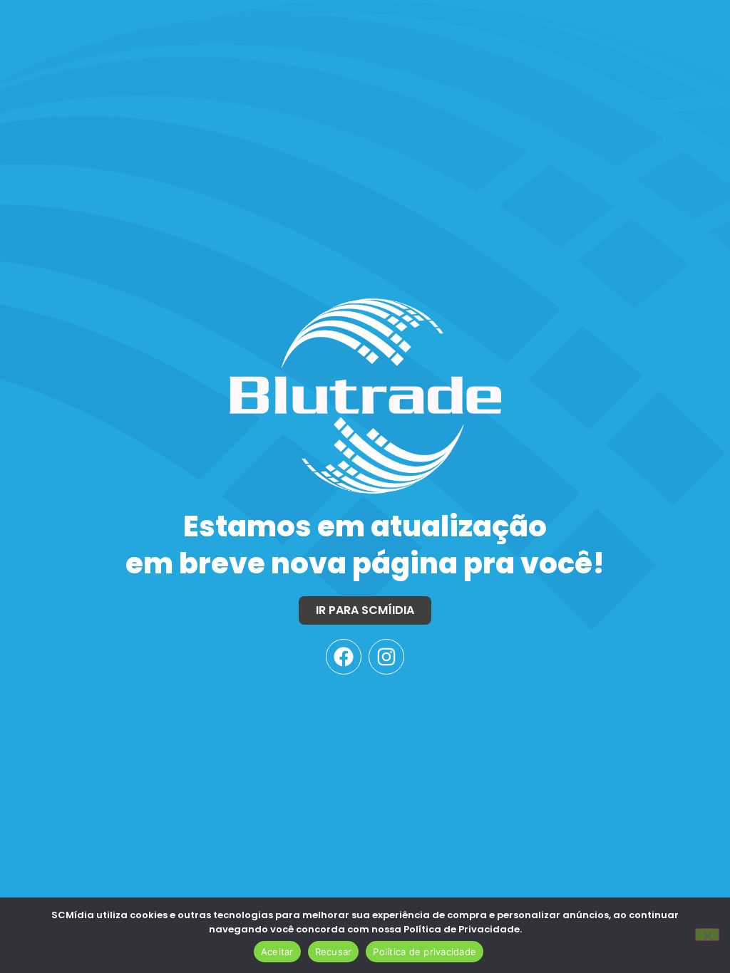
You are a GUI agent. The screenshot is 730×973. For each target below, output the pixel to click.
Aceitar (277, 951)
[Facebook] (343, 657)
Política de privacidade (424, 951)
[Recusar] (707, 934)
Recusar (333, 951)
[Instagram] (386, 657)
